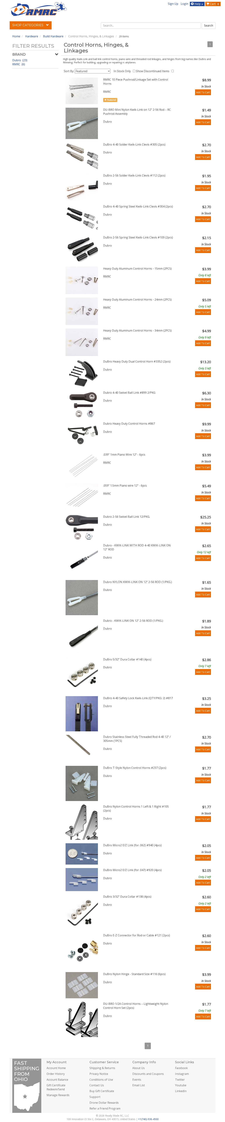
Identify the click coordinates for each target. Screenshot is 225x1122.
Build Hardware (53, 36)
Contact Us (96, 1085)
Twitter (180, 1080)
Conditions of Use (101, 1080)
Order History (56, 1074)
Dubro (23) (19, 60)
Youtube (180, 1085)
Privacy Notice (98, 1074)
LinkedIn (181, 1091)
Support (94, 1097)
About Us (138, 1068)
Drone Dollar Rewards (104, 1103)
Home (16, 36)
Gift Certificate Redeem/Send (56, 1087)
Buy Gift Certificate (101, 1091)
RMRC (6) (18, 64)
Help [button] (198, 4)
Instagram (182, 1074)
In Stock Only (123, 71)
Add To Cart (203, 92)
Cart (214, 4)
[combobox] (151, 25)
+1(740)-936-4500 (148, 1119)
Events (136, 1080)
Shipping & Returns (102, 1068)
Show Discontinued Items (153, 71)
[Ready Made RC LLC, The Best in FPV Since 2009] (38, 9)
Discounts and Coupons (148, 1074)
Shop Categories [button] (28, 25)
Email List (138, 1085)
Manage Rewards (58, 1095)
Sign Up (173, 4)
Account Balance (57, 1080)
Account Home (56, 1068)
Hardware (31, 36)
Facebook (181, 1068)
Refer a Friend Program (104, 1108)
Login (184, 4)
